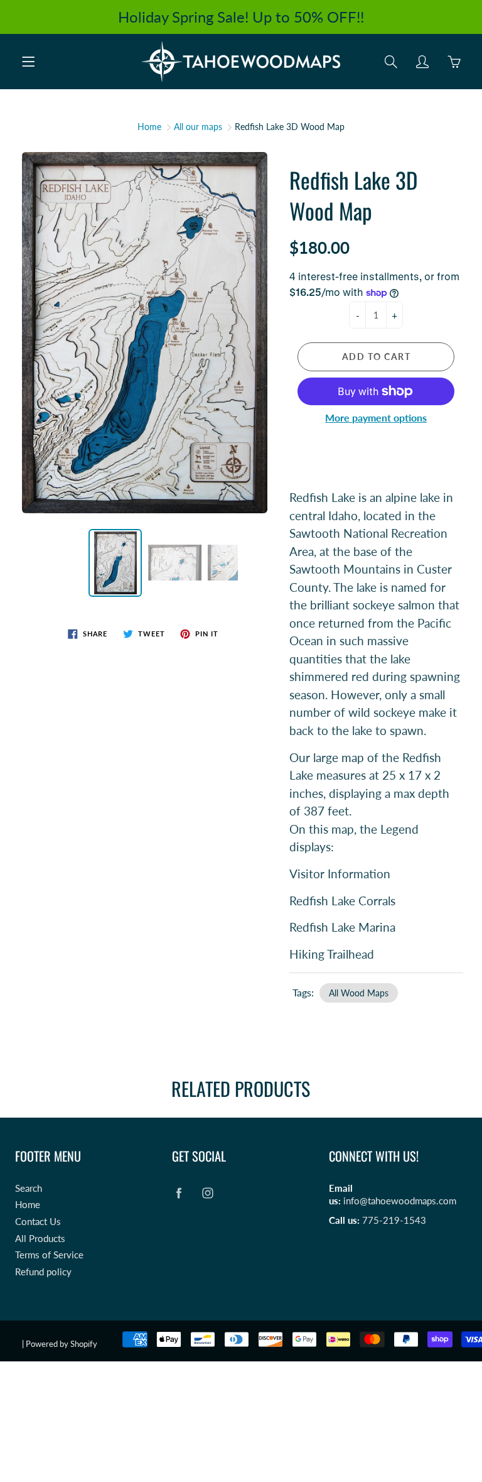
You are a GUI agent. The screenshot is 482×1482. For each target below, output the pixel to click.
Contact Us (38, 1221)
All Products (40, 1238)
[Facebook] (179, 1193)
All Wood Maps (358, 993)
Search (28, 1188)
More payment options (376, 417)
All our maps (198, 126)
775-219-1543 (394, 1220)
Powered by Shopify (61, 1344)
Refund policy (43, 1272)
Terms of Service (49, 1255)
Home (149, 126)
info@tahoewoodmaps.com (399, 1201)
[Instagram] (207, 1193)
